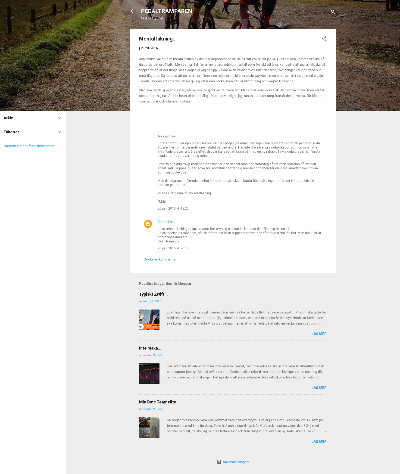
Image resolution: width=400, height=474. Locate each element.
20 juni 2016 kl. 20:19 (173, 248)
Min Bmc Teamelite (157, 402)
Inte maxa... (150, 348)
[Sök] (333, 13)
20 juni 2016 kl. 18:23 (173, 208)
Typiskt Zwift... (153, 294)
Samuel (163, 222)
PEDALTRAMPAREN (166, 11)
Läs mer (319, 334)
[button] (324, 39)
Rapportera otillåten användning (29, 146)
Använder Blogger (236, 462)
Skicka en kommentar (160, 259)
